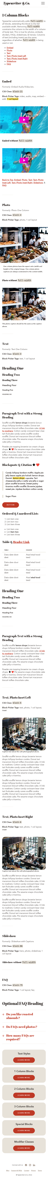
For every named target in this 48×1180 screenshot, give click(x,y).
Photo (9, 50)
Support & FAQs (16, 1170)
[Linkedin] (34, 1165)
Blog (7, 1170)
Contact (26, 1170)
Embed (10, 47)
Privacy (33, 1170)
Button (11, 505)
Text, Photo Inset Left (16, 56)
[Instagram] (30, 1165)
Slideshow (11, 61)
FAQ (9, 64)
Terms (40, 1170)
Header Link (21, 542)
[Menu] (43, 3)
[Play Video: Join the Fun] (24, 120)
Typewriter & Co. (16, 3)
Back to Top (7, 180)
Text (8, 53)
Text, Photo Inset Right (17, 58)
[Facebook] (26, 1165)
